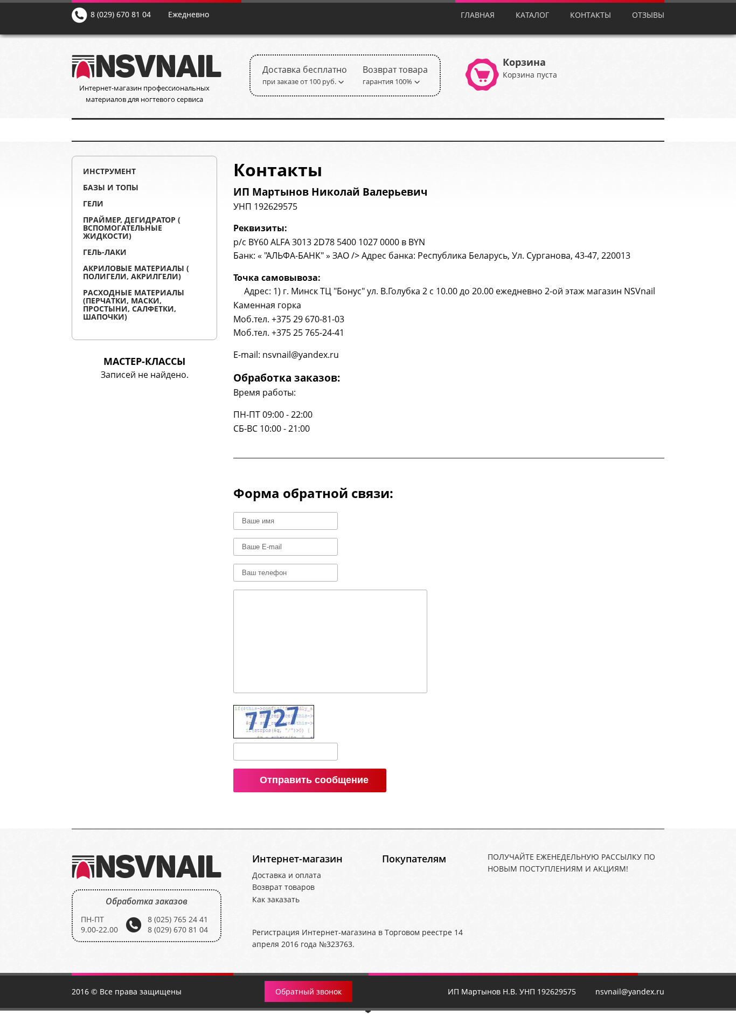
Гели (93, 203)
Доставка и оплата (286, 875)
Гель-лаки (105, 252)
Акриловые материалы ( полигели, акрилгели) (136, 272)
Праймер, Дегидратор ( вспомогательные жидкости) (131, 228)
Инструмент (109, 171)
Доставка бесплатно (304, 75)
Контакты (590, 15)
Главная (478, 15)
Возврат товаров (283, 887)
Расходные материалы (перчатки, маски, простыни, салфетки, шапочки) (133, 304)
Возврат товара (395, 75)
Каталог (532, 15)
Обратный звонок (308, 991)
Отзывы (648, 15)
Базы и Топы (110, 187)
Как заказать (276, 899)
